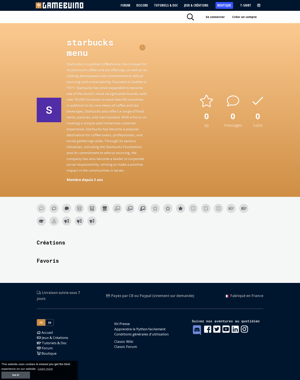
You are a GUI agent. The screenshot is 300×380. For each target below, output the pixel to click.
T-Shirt (245, 5)
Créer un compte (244, 17)
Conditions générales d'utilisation (141, 334)
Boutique (224, 5)
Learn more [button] (45, 368)
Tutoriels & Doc (166, 5)
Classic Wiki (123, 341)
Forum (125, 5)
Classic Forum (125, 346)
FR (41, 322)
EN (49, 322)
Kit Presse (122, 323)
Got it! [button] (15, 375)
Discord (142, 5)
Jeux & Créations (196, 5)
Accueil (47, 332)
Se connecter (215, 17)
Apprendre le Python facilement (140, 329)
